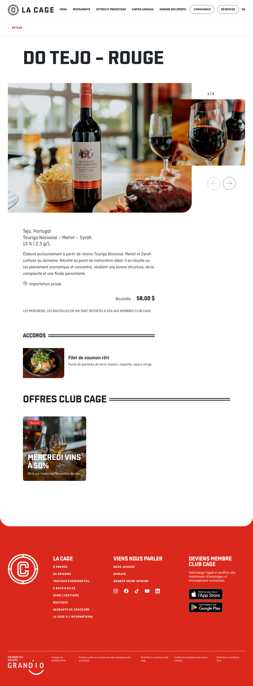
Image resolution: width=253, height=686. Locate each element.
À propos (60, 567)
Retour (17, 27)
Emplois (119, 574)
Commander (202, 9)
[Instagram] (115, 591)
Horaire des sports (173, 9)
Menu (63, 9)
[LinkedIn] (157, 591)
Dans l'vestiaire (66, 595)
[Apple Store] (206, 594)
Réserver (228, 9)
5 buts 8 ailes (64, 588)
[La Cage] (31, 9)
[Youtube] (147, 591)
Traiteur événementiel (71, 581)
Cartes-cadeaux (143, 9)
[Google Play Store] (206, 607)
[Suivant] (229, 183)
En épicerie (62, 574)
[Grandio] (25, 674)
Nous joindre (124, 567)
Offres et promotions (111, 9)
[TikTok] (136, 591)
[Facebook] (126, 591)
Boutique (60, 602)
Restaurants (81, 9)
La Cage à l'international (73, 616)
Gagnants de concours (71, 609)
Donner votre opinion (131, 581)
